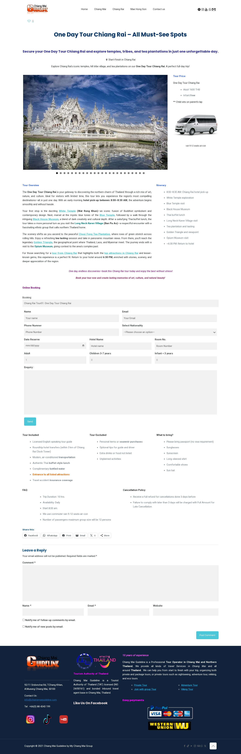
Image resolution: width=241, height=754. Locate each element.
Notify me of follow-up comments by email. (50, 625)
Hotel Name (96, 344)
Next (172, 125)
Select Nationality (132, 330)
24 (144, 180)
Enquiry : (29, 372)
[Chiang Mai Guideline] (37, 9)
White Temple (67, 216)
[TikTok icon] (188, 745)
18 (121, 180)
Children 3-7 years (100, 358)
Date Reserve (32, 344)
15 (110, 180)
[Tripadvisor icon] (198, 745)
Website (157, 610)
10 (91, 180)
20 (129, 180)
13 (102, 180)
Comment (28, 567)
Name (27, 316)
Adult (27, 358)
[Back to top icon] (213, 746)
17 (117, 180)
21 (132, 180)
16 (113, 180)
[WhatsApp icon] (202, 745)
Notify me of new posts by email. (44, 631)
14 (106, 180)
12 (98, 180)
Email (125, 316)
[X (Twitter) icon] (205, 745)
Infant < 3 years (164, 358)
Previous (18, 125)
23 (140, 180)
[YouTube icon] (191, 745)
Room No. (160, 344)
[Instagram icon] (195, 745)
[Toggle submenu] (100, 17)
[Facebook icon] (184, 745)
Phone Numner (33, 330)
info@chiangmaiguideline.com (40, 699)
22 (136, 180)
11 (95, 180)
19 (125, 180)
